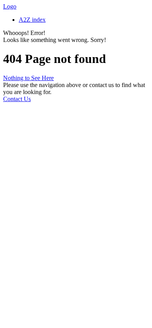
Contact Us (17, 99)
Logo (9, 6)
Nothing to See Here (28, 78)
